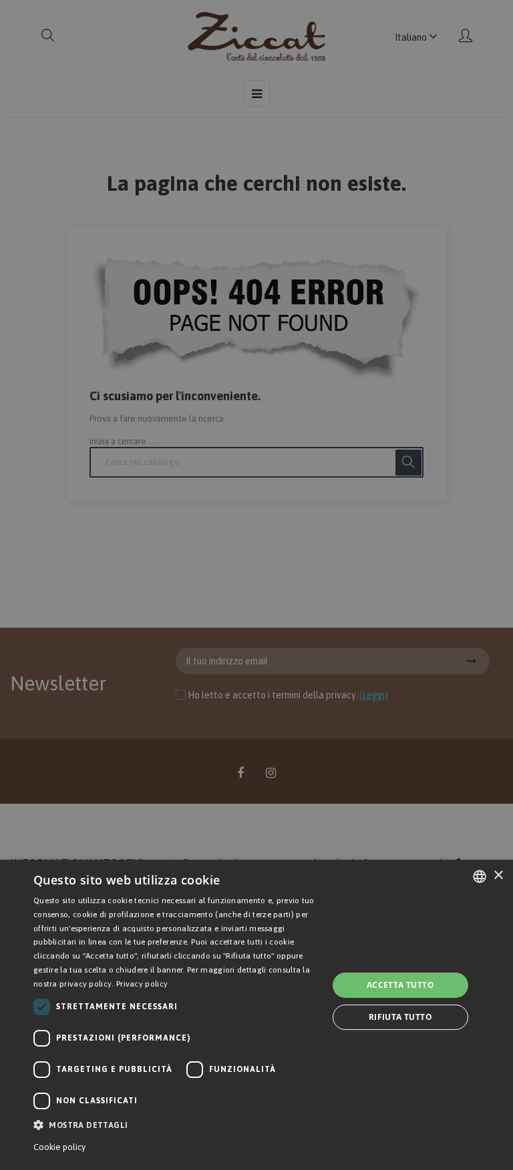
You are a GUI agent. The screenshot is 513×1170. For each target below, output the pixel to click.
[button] (176, 1125)
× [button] (498, 875)
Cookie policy (59, 1147)
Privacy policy (142, 984)
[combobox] (479, 876)
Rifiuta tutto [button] (400, 1017)
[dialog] (256, 1015)
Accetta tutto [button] (400, 985)
